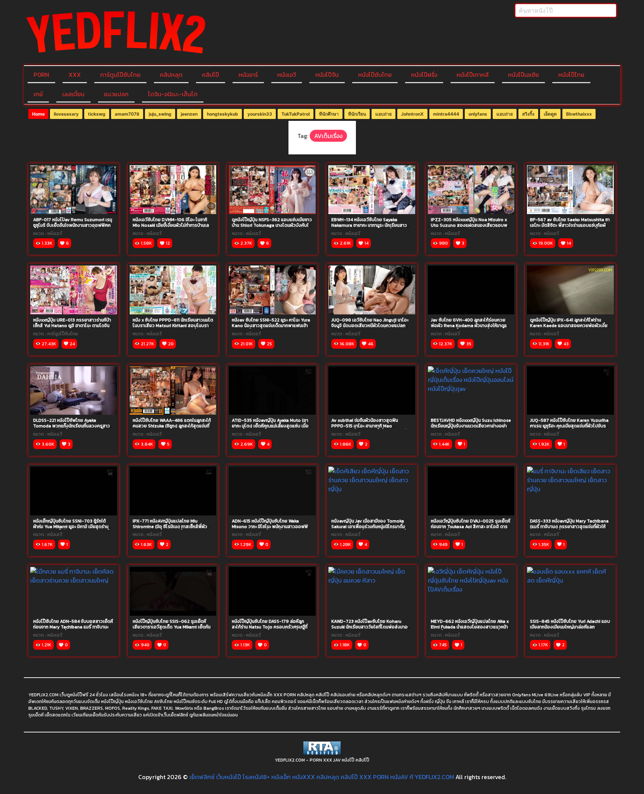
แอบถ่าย (383, 114)
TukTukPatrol (295, 114)
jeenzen (189, 114)
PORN (41, 74)
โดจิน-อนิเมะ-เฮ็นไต (173, 94)
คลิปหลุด (171, 74)
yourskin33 (259, 114)
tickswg (96, 114)
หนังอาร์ (248, 74)
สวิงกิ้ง (528, 114)
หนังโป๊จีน (327, 74)
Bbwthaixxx (579, 114)
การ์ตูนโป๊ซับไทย (120, 74)
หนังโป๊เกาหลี (473, 74)
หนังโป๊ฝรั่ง (424, 74)
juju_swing (160, 114)
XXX (75, 74)
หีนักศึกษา (329, 114)
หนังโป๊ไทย (571, 74)
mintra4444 (446, 114)
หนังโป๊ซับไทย (375, 74)
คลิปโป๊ (210, 74)
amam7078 (127, 114)
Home (38, 114)
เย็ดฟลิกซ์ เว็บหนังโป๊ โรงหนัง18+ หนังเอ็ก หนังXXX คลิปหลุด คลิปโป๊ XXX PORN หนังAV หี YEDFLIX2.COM (321, 776)
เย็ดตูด (550, 114)
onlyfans (477, 114)
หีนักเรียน (357, 114)
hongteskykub (222, 114)
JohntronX (412, 114)
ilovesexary (66, 114)
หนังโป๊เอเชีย (523, 74)
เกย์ (38, 94)
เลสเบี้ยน (73, 94)
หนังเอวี (286, 74)
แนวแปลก (116, 94)
